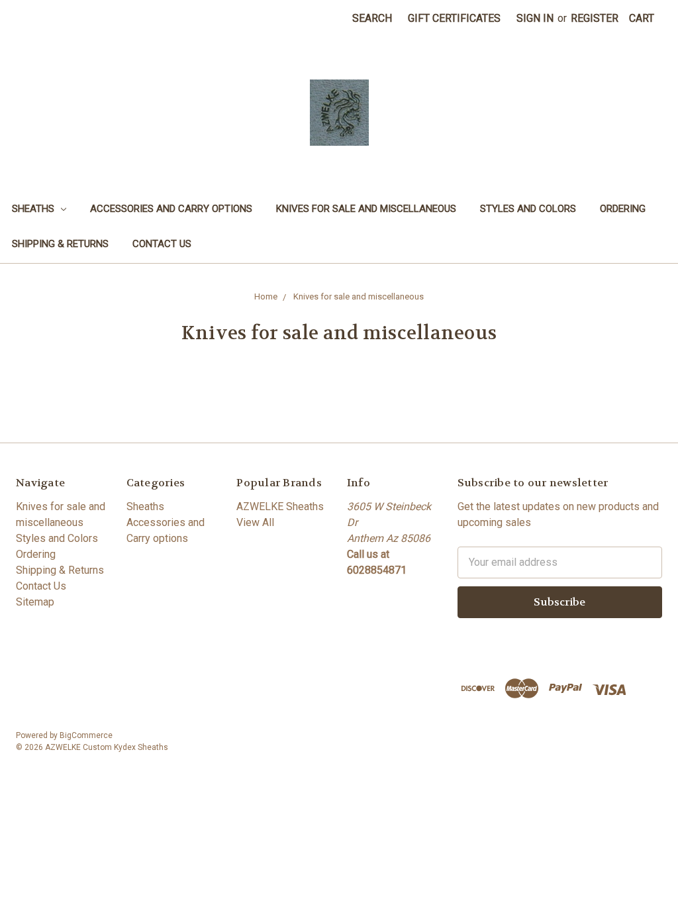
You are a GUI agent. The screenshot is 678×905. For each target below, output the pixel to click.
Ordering (623, 209)
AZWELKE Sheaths (280, 506)
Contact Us (161, 244)
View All (255, 522)
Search (372, 18)
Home (265, 296)
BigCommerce (86, 735)
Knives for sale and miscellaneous (366, 209)
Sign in (535, 18)
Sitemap (35, 602)
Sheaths (34, 209)
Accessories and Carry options (171, 209)
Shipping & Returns (60, 244)
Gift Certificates (454, 18)
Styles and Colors (528, 209)
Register (594, 18)
